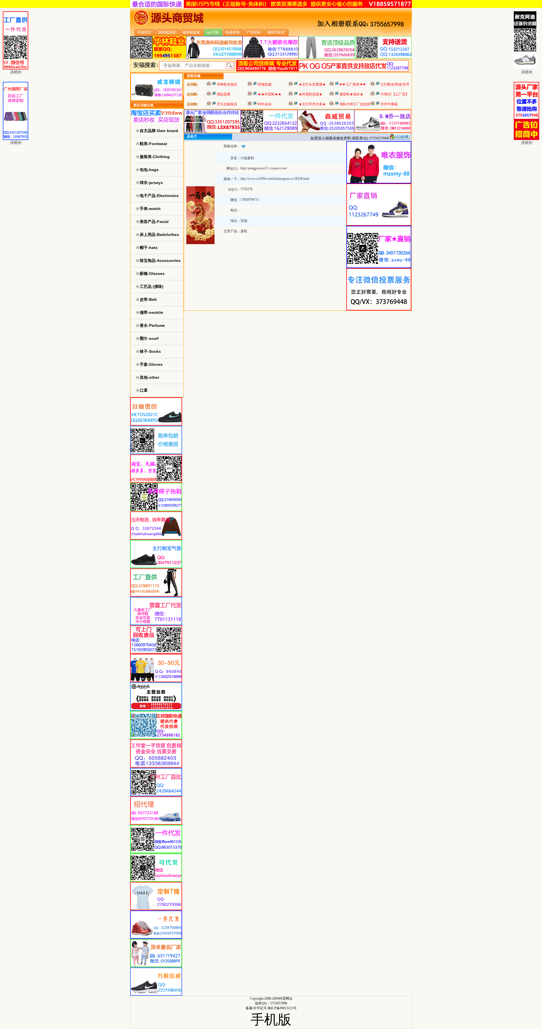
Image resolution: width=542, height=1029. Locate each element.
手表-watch (150, 208)
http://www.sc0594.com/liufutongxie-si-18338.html (275, 179)
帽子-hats (149, 247)
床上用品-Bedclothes (159, 234)
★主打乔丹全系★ (312, 104)
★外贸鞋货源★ (310, 94)
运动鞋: (192, 84)
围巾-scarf (149, 338)
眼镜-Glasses (152, 273)
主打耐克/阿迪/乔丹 (395, 84)
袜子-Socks (150, 351)
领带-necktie (151, 312)
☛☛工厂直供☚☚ (353, 84)
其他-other (149, 377)
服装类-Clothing (155, 156)
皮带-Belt (148, 299)
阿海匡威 (264, 84)
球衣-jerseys (151, 182)
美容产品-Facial (154, 221)
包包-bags (149, 169)
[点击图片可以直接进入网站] (214, 84)
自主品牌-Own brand (159, 130)
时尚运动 (264, 104)
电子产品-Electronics (159, 195)
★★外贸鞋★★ (269, 94)
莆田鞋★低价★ (351, 94)
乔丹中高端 (389, 104)
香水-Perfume (152, 325)
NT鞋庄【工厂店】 (395, 94)
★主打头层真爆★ (312, 84)
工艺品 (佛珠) (151, 286)
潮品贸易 (223, 94)
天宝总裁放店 (227, 104)
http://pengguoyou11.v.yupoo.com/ (264, 168)
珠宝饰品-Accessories (160, 260)
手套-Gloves (151, 364)
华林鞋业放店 (227, 84)
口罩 (144, 390)
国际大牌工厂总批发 (355, 104)
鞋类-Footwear (153, 143)
